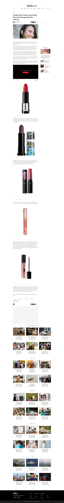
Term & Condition (36, 496)
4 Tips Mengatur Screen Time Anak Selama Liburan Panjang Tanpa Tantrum (19, 352)
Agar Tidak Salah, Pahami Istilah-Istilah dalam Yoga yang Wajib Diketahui (32, 403)
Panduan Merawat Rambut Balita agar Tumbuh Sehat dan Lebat (45, 450)
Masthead (31, 496)
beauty (28, 8)
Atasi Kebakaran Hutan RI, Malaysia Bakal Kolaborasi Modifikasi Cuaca (45, 469)
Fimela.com (42, 497)
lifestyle (21, 8)
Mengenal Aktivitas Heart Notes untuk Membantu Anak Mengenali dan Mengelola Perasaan (32, 450)
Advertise (31, 497)
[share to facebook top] (31, 22)
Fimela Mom (32, 423)
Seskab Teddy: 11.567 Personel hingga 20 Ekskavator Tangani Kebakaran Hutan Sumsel (19, 469)
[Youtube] (19, 497)
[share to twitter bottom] (33, 304)
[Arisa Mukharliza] (14, 22)
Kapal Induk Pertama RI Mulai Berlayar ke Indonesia (32, 469)
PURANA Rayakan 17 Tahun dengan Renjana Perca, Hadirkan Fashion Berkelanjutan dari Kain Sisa (19, 370)
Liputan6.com (42, 495)
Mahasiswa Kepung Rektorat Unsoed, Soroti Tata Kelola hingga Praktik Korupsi (19, 483)
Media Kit (36, 495)
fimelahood (39, 8)
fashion (25, 8)
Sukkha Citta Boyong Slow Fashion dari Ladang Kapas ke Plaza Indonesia (45, 370)
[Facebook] (14, 497)
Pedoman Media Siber (32, 498)
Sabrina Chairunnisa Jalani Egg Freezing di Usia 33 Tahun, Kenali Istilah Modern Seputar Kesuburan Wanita (45, 403)
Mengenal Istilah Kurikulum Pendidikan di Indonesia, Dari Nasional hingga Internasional (32, 417)
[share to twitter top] (33, 22)
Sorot (32, 456)
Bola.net (41, 496)
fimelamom (34, 8)
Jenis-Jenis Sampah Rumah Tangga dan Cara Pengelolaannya (45, 417)
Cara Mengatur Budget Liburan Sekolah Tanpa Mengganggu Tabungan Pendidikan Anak (19, 337)
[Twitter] (17, 497)
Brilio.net (47, 496)
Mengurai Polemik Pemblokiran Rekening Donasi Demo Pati (32, 483)
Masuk (48, 8)
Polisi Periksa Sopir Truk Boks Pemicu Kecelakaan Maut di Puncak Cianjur (45, 483)
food (31, 8)
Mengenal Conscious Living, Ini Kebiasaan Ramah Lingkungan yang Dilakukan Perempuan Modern (18, 385)
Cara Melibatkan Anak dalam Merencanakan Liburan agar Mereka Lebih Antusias (32, 337)
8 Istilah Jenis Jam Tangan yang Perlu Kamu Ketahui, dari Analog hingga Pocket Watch (18, 417)
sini (14, 295)
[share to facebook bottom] (31, 304)
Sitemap (36, 497)
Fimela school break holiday (32, 325)
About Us (31, 495)
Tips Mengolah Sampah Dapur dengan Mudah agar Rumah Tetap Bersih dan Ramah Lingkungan (32, 370)
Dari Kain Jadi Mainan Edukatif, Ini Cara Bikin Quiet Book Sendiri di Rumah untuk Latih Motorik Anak (19, 450)
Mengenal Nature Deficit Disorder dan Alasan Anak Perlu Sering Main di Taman (45, 436)
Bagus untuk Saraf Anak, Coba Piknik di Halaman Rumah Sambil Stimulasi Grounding (45, 337)
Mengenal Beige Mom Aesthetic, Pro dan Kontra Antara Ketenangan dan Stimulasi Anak (18, 436)
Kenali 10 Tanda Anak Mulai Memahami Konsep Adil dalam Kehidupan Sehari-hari (31, 436)
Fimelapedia (32, 390)
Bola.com (48, 495)
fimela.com (29, 501)
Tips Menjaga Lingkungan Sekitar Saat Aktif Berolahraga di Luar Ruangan (32, 385)
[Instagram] (15, 497)
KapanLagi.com (48, 497)
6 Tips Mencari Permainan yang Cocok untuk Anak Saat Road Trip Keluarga (45, 352)
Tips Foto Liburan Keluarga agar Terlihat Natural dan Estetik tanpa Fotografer (32, 352)
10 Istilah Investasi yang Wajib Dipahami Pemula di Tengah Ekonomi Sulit (18, 403)
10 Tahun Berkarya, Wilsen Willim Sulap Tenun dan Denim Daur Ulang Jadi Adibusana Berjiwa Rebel (45, 385)
